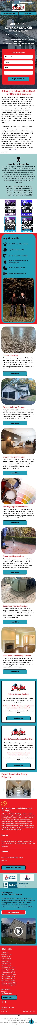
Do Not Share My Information (15, 1018)
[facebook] (2, 1002)
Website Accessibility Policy (23, 1020)
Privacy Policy (4, 1018)
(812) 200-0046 (6, 993)
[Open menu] (34, 7)
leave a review (8, 828)
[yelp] (5, 1002)
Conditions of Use (27, 1018)
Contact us (14, 150)
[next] (34, 789)
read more (31, 843)
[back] (3, 789)
